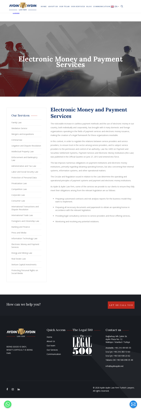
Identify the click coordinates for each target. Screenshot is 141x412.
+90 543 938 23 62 (121, 355)
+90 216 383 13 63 (121, 351)
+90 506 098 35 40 (124, 360)
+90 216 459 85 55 (122, 347)
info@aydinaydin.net (115, 366)
